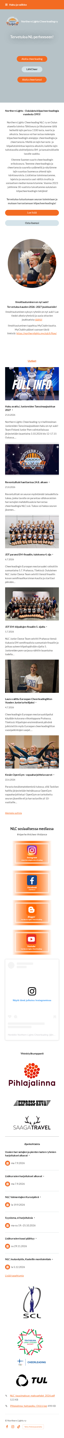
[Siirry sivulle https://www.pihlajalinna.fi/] (32, 1076)
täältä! (38, 319)
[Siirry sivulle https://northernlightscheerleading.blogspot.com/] (32, 912)
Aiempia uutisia (13, 812)
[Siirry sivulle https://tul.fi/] (32, 1380)
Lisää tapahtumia (14, 1275)
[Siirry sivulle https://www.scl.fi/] (32, 1302)
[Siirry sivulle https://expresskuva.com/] (32, 1103)
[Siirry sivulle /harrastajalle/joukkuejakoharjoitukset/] (32, 264)
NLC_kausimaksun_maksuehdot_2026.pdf (32, 1395)
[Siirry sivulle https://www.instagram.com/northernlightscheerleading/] (32, 853)
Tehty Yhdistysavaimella (33, 1427)
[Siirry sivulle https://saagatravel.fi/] (32, 1123)
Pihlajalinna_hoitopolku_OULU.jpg (28, 1405)
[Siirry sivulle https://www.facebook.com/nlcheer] (32, 883)
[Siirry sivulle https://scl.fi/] (32, 1346)
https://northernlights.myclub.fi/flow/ (36, 333)
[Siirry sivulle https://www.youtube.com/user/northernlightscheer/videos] (32, 942)
